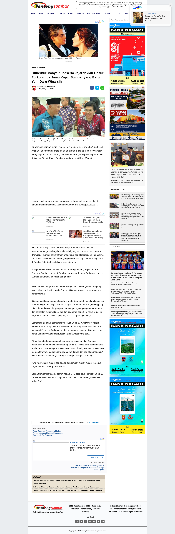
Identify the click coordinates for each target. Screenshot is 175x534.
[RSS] (103, 521)
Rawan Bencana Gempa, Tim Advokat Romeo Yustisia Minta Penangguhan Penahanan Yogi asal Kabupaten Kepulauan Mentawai (131, 236)
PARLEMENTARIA (93, 14)
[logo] (48, 509)
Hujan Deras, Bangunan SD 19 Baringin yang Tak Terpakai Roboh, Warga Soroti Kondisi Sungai (132, 205)
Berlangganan (130, 506)
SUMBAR (61, 14)
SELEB (117, 14)
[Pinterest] (85, 521)
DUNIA (125, 14)
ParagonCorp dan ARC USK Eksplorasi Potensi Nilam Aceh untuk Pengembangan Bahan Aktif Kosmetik (132, 215)
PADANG (71, 14)
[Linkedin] (94, 521)
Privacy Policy (86, 509)
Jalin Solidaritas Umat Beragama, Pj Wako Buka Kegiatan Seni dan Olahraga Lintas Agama (87, 467)
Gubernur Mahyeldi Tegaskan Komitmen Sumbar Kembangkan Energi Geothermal (66, 487)
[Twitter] (81, 521)
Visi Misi (96, 509)
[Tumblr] (98, 521)
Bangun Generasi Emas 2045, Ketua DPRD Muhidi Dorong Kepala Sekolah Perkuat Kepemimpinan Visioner (125, 299)
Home (33, 14)
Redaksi (113, 506)
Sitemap (85, 511)
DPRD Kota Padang (77, 506)
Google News (94, 422)
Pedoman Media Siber (123, 509)
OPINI (88, 506)
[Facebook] (77, 521)
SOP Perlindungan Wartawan (130, 511)
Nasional (51, 14)
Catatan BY (96, 506)
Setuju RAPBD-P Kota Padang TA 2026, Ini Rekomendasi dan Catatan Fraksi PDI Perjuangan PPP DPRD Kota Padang (126, 291)
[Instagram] (90, 521)
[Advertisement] (68, 178)
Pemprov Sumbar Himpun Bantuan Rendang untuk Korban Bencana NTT (132, 226)
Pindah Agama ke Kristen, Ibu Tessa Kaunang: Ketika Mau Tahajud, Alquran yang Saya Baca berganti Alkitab (127, 313)
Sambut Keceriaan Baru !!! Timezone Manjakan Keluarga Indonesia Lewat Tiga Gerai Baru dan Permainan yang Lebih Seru (126, 276)
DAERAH (80, 14)
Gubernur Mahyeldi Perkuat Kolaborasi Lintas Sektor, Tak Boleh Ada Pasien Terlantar (67, 490)
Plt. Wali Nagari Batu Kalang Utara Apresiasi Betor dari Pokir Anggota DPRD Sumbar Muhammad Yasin (132, 196)
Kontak (120, 506)
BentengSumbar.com (87, 531)
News (41, 14)
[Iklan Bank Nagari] (127, 376)
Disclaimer (75, 509)
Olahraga (107, 14)
